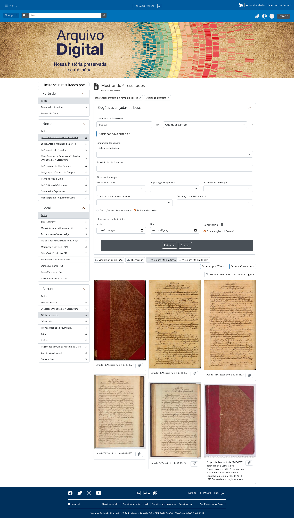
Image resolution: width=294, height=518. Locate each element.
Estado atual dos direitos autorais (113, 196)
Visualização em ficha (163, 260)
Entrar (282, 16)
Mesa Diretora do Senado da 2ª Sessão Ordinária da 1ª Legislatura (64, 158)
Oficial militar (64, 322)
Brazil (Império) (64, 222)
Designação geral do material (191, 196)
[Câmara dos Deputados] (139, 493)
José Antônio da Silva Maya (64, 185)
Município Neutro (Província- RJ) (64, 228)
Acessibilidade (255, 5)
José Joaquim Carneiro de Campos (64, 173)
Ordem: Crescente (241, 266)
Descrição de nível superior (110, 162)
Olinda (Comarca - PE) (64, 266)
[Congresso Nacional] (146, 493)
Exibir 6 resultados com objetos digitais (231, 274)
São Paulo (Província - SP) (64, 279)
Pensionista (185, 504)
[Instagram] (89, 493)
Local (47, 208)
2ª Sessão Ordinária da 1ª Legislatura (64, 309)
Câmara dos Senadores (64, 108)
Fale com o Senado (279, 5)
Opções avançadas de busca (120, 107)
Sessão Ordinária (64, 303)
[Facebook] (71, 493)
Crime (64, 334)
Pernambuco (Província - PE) (64, 260)
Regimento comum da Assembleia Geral (64, 347)
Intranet (75, 504)
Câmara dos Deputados (64, 192)
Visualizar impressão (110, 260)
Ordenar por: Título (213, 266)
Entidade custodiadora (107, 148)
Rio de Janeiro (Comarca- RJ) (64, 235)
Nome (47, 123)
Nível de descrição (105, 182)
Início (99, 224)
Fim (152, 224)
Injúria (64, 341)
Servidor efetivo (111, 504)
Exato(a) (230, 231)
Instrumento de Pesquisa (216, 182)
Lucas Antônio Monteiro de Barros (64, 144)
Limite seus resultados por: (64, 85)
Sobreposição (214, 231)
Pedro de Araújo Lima (64, 179)
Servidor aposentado (164, 504)
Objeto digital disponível (162, 182)
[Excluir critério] (252, 124)
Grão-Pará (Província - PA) (64, 254)
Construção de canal (64, 353)
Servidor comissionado (136, 504)
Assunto (49, 288)
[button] (241, 5)
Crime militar (64, 360)
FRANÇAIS (220, 493)
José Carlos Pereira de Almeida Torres (64, 138)
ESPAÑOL (205, 493)
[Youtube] (97, 493)
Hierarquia (136, 260)
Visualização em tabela (195, 260)
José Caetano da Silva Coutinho (64, 167)
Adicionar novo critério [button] (113, 134)
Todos (44, 100)
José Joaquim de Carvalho (64, 151)
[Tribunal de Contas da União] (154, 493)
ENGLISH (192, 493)
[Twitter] (80, 493)
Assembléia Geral (64, 114)
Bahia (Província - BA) (64, 273)
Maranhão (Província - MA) (64, 247)
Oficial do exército (64, 316)
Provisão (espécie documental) (64, 328)
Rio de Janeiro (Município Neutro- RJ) (64, 241)
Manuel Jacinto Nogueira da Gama (64, 198)
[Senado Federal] (147, 6)
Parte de (49, 93)
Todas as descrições (147, 210)
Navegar (10, 15)
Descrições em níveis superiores (116, 210)
